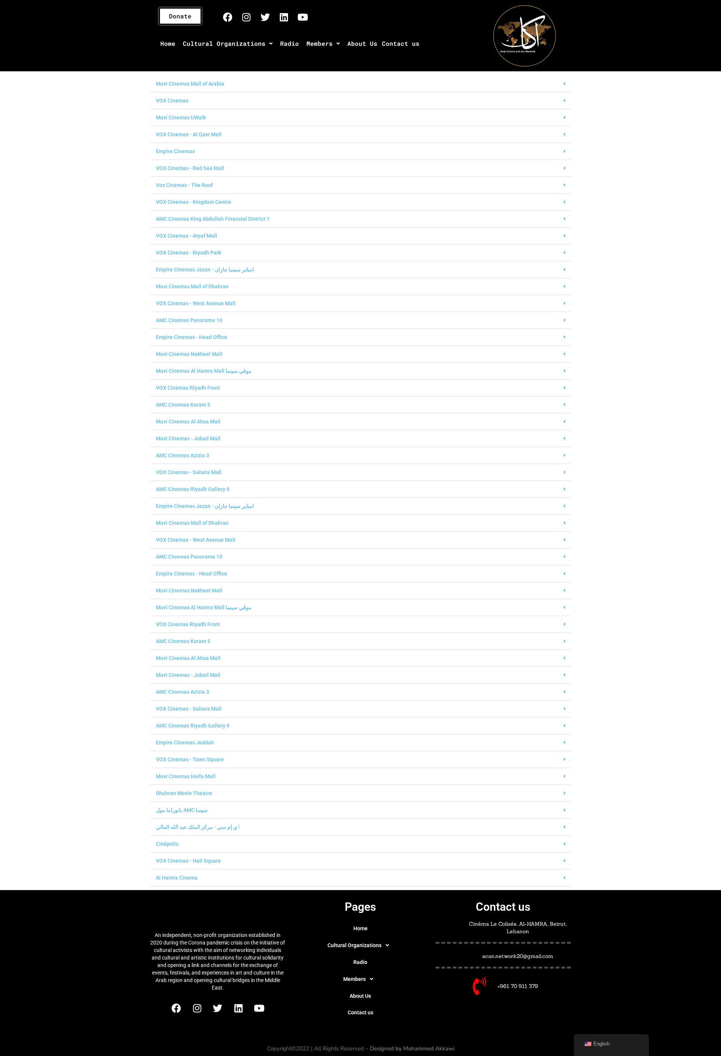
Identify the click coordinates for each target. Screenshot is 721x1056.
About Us (362, 43)
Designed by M (389, 1048)
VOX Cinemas (172, 101)
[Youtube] (302, 17)
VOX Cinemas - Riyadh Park (188, 253)
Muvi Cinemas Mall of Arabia (190, 84)
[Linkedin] (284, 17)
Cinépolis (167, 844)
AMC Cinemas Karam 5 (183, 405)
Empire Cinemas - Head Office (191, 337)
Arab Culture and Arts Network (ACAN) (217, 912)
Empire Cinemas (175, 151)
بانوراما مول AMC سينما (182, 810)
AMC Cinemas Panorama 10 (189, 320)
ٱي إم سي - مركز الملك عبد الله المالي (198, 827)
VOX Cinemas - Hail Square (188, 861)
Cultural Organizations (224, 43)
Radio (289, 43)
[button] (228, 43)
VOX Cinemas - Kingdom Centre (193, 202)
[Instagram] (246, 17)
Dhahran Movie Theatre (184, 793)
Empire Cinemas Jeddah (185, 743)
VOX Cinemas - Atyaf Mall (186, 236)
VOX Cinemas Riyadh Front (188, 388)
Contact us (400, 43)
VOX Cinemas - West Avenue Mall (195, 303)
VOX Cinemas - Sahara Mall (189, 472)
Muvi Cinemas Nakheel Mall (189, 354)
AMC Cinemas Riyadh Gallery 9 (192, 489)
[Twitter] (265, 17)
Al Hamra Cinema (177, 878)
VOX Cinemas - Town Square (190, 759)
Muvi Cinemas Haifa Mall (186, 776)
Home (167, 43)
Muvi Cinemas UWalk (181, 117)
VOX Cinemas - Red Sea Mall (190, 168)
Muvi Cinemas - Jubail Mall (188, 438)
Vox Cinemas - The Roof (184, 185)
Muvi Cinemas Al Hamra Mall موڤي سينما (204, 371)
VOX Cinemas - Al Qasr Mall (189, 134)
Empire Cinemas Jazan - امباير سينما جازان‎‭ (205, 270)
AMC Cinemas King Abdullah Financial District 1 (213, 219)
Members (319, 43)
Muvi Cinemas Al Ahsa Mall (188, 422)
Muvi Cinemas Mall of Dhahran (192, 286)
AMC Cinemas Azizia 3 (182, 455)
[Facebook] (227, 17)
